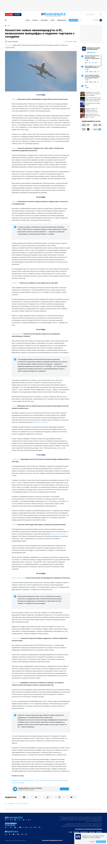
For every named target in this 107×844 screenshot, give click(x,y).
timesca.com (16, 638)
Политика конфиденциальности (52, 840)
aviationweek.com (17, 334)
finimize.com (16, 459)
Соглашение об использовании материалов (88, 829)
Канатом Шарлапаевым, (58, 534)
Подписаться (101, 841)
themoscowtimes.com (18, 578)
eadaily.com (15, 283)
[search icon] (100, 14)
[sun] (93, 20)
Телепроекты (84, 832)
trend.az (14, 99)
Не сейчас (92, 841)
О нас (70, 832)
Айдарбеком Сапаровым (40, 422)
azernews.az (15, 682)
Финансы (35, 20)
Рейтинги (99, 832)
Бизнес (28, 20)
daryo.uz (14, 148)
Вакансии (92, 832)
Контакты (76, 832)
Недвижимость (61, 20)
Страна (52, 20)
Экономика (44, 20)
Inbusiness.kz (9, 45)
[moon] (97, 20)
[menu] (6, 20)
